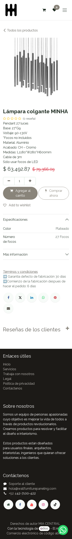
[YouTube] (32, 504)
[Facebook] (8, 297)
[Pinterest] (55, 297)
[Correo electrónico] (8, 308)
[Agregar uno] (30, 181)
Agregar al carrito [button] (23, 193)
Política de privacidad (19, 383)
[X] (20, 297)
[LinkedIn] (32, 297)
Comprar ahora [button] (55, 193)
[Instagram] (43, 504)
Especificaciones (15, 219)
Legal (7, 379)
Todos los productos (22, 30)
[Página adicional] (8, 504)
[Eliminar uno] (9, 181)
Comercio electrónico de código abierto (36, 533)
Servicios (9, 369)
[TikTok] (55, 504)
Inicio (7, 364)
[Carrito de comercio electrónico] (44, 10)
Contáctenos (12, 388)
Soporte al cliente (22, 484)
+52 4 (13, 493)
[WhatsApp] (43, 297)
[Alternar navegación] (64, 10)
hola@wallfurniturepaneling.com (32, 488)
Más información (15, 254)
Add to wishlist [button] (19, 205)
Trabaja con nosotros (18, 374)
